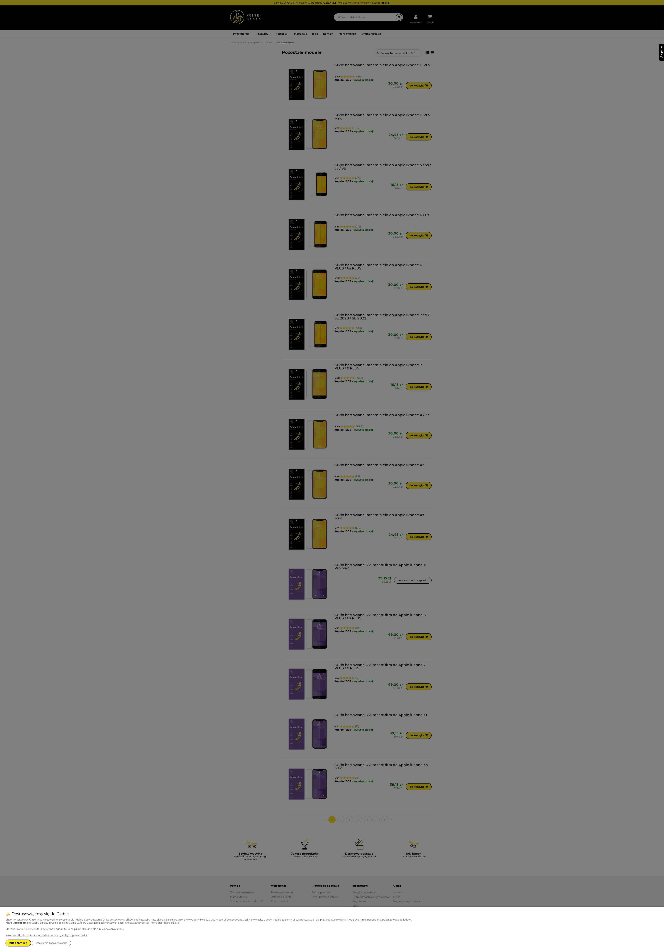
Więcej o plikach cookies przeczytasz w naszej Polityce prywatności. (46, 935)
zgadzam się (18, 943)
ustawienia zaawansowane (51, 943)
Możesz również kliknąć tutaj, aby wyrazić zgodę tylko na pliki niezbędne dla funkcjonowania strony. (65, 929)
